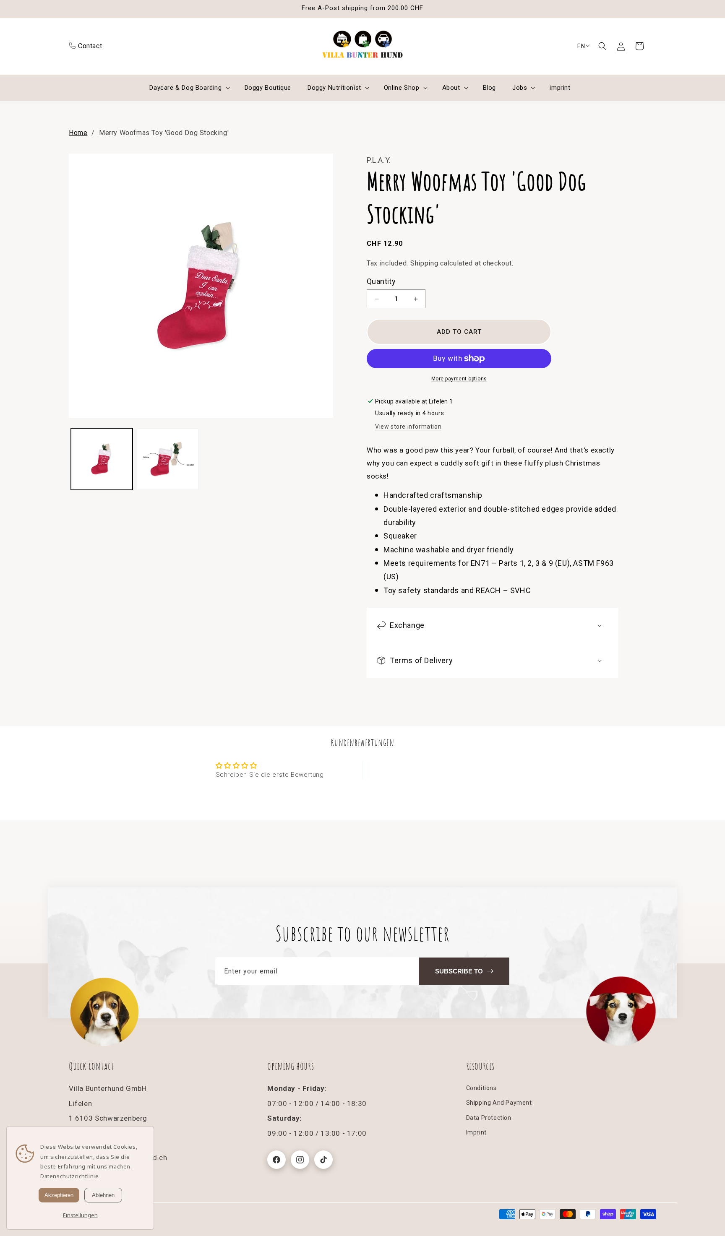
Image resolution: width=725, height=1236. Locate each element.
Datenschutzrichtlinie (69, 1176)
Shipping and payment (499, 1103)
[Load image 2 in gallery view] (167, 459)
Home (78, 133)
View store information (408, 427)
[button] (602, 46)
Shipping (424, 264)
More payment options (459, 379)
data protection (488, 1117)
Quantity (381, 281)
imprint (476, 1132)
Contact (90, 46)
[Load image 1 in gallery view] (102, 459)
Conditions (481, 1088)
